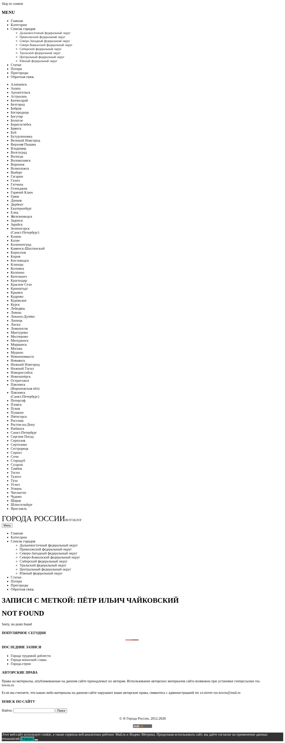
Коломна (17, 268)
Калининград (21, 244)
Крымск (17, 292)
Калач (15, 240)
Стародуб (18, 460)
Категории (19, 25)
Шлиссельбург (22, 504)
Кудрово (17, 296)
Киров (15, 256)
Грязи (15, 196)
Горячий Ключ (22, 192)
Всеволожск (20, 168)
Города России (42, 518)
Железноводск (21, 216)
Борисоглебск (21, 124)
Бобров (16, 108)
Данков (16, 200)
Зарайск (17, 224)
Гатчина (17, 184)
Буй (13, 132)
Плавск (16, 404)
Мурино (17, 352)
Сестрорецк (19, 448)
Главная (17, 21)
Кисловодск (20, 260)
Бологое (17, 120)
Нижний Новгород (25, 364)
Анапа (15, 88)
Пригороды (19, 73)
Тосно (15, 472)
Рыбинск (17, 428)
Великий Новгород (25, 140)
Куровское (18, 300)
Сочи (15, 456)
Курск (15, 304)
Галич (15, 180)
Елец (14, 212)
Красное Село (21, 284)
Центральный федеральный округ (42, 57)
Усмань (16, 488)
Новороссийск (22, 372)
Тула (14, 480)
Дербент (17, 204)
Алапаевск (19, 84)
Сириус (16, 452)
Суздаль (17, 464)
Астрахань (19, 96)
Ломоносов (19, 328)
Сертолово (19, 444)
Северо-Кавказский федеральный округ (46, 45)
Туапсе (16, 476)
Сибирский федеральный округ (41, 49)
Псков (15, 408)
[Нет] (36, 740)
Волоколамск (21, 160)
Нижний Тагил (22, 368)
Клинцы (17, 264)
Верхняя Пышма (23, 144)
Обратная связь (22, 77)
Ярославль (19, 508)
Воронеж (17, 164)
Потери (16, 69)
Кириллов (18, 252)
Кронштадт (19, 288)
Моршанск (19, 344)
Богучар (17, 116)
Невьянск (18, 360)
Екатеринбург (21, 208)
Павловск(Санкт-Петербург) (25, 394)
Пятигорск (19, 416)
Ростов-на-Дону (23, 424)
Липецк (16, 320)
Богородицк (20, 112)
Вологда (17, 156)
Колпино (17, 272)
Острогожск (20, 380)
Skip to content (12, 4)
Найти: (7, 710)
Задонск (17, 220)
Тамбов (16, 468)
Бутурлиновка (21, 136)
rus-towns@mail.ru (227, 693)
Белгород (18, 104)
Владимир (18, 148)
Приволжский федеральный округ (42, 37)
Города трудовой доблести (31, 656)
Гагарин (17, 176)
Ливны (16, 312)
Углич (15, 484)
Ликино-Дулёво (23, 316)
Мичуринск (19, 340)
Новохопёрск (21, 376)
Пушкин (17, 412)
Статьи (16, 65)
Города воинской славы (29, 660)
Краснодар (19, 280)
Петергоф (18, 400)
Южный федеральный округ (38, 61)
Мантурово (19, 332)
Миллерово (19, 336)
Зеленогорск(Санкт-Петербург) (25, 230)
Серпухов (18, 440)
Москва (16, 348)
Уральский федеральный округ (40, 53)
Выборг (16, 172)
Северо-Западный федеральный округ (45, 41)
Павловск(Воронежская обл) (25, 386)
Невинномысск (22, 356)
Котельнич (19, 276)
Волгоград (19, 152)
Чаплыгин (18, 492)
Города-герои (21, 664)
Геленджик (19, 188)
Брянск (16, 128)
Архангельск (20, 92)
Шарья (16, 500)
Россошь (17, 420)
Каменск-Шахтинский (28, 248)
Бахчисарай (19, 100)
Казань (16, 236)
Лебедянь (18, 308)
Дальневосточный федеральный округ (45, 33)
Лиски (15, 324)
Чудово (16, 496)
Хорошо (27, 739)
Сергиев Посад (22, 436)
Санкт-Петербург (24, 432)
